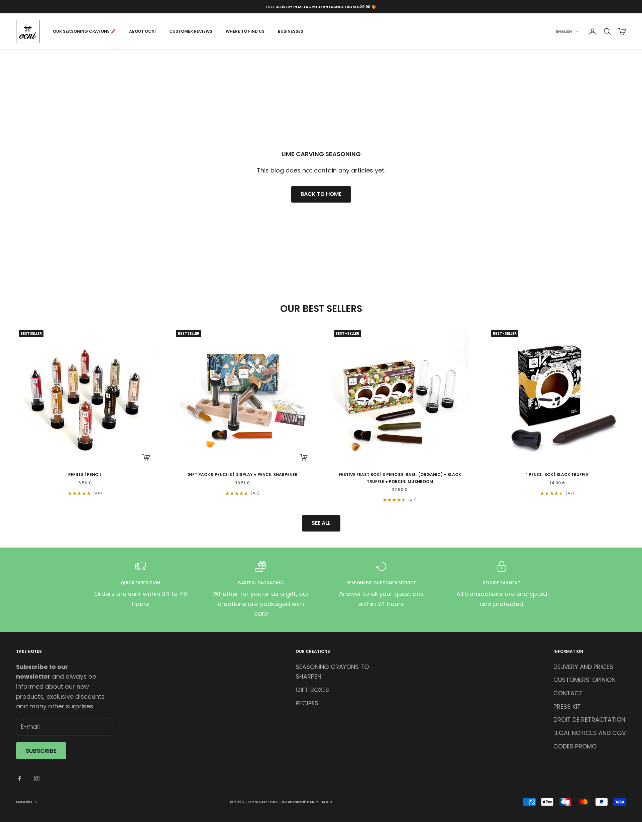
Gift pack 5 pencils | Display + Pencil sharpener (242, 474)
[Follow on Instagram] (36, 778)
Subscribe (41, 751)
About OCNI (142, 31)
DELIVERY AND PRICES (583, 667)
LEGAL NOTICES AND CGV (589, 733)
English (564, 31)
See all (321, 523)
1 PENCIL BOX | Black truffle (557, 474)
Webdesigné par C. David (307, 802)
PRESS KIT (567, 706)
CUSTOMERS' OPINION (584, 680)
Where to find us (245, 31)
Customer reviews (190, 31)
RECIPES (307, 703)
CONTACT (568, 693)
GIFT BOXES (312, 690)
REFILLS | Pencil (85, 474)
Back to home (321, 194)
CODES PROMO (575, 746)
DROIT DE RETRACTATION (589, 719)
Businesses (290, 31)
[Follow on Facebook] (19, 778)
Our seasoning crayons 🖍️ (84, 31)
